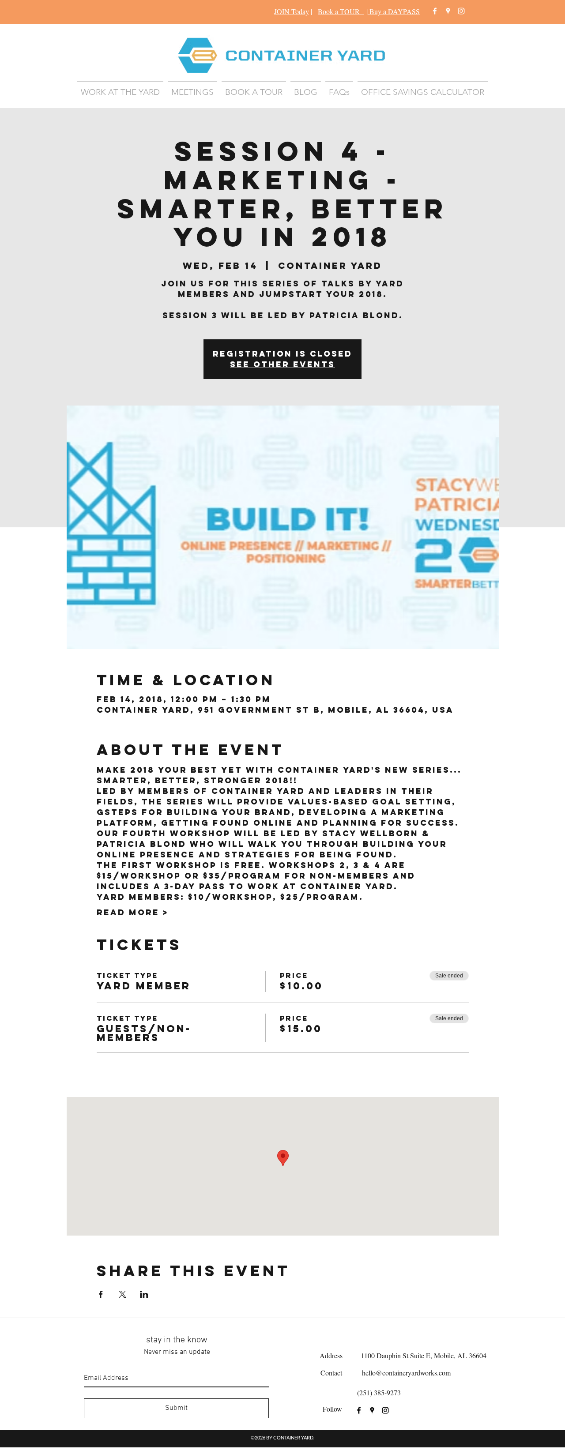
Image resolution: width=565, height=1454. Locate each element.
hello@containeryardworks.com (406, 1372)
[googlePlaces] (448, 11)
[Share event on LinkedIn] (144, 1294)
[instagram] (461, 11)
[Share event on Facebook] (101, 1294)
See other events (282, 364)
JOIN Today (291, 11)
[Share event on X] (122, 1294)
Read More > (133, 912)
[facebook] (434, 11)
